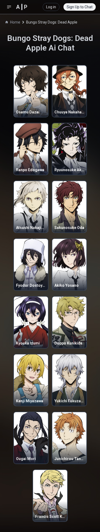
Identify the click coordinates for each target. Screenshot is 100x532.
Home (15, 22)
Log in (51, 7)
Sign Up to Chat (80, 7)
